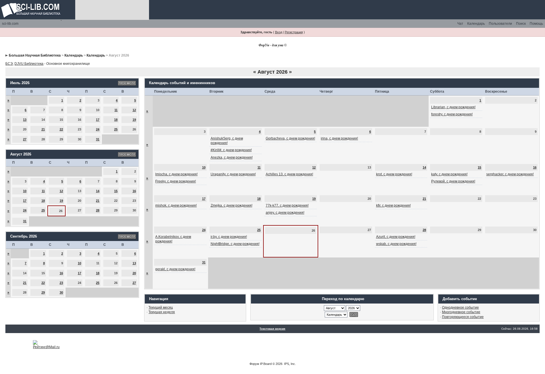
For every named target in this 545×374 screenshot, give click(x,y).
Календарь (476, 24)
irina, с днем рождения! (339, 138)
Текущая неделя (161, 312)
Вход (278, 32)
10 (24, 191)
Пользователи (500, 24)
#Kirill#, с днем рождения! (231, 150)
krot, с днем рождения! (394, 174)
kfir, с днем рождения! (393, 205)
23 (61, 282)
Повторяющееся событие (463, 317)
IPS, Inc (289, 363)
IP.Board (266, 363)
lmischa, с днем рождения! (176, 174)
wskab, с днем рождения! (396, 244)
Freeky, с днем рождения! (175, 181)
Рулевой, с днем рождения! (453, 181)
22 (61, 129)
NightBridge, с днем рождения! (235, 244)
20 (134, 273)
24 (97, 129)
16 (134, 191)
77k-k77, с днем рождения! (287, 205)
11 (116, 110)
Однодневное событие (460, 307)
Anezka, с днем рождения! (232, 157)
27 (24, 139)
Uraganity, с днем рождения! (233, 174)
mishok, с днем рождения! (176, 205)
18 (116, 119)
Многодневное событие (461, 312)
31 (97, 139)
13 (24, 119)
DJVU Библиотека (28, 64)
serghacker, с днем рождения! (510, 174)
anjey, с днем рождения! (285, 213)
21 (43, 129)
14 (97, 191)
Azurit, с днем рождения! (395, 237)
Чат (460, 24)
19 (134, 119)
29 (43, 292)
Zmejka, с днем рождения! (231, 205)
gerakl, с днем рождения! (175, 269)
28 (97, 210)
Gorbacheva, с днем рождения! (290, 138)
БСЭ (9, 64)
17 (97, 119)
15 (116, 191)
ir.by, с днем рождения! (229, 237)
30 (61, 292)
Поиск (521, 24)
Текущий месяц (160, 307)
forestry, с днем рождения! (452, 114)
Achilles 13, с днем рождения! (289, 174)
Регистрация (294, 32)
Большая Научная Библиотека (35, 55)
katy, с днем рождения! (449, 174)
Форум (254, 363)
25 (116, 129)
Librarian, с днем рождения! (453, 107)
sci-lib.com (10, 24)
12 (134, 110)
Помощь (536, 24)
